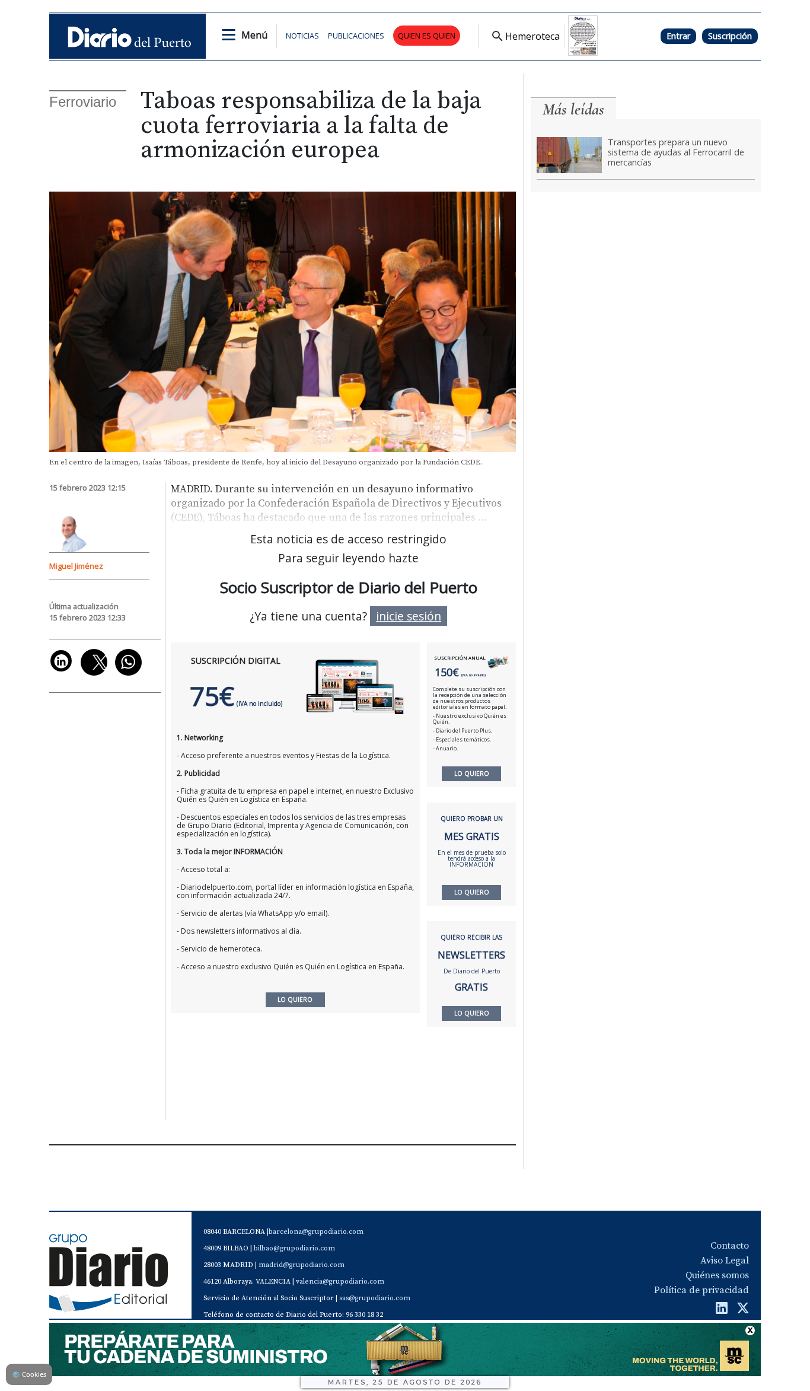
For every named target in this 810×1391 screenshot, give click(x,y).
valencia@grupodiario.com (340, 1281)
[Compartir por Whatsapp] (128, 662)
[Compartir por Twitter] (94, 662)
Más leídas (573, 109)
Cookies (29, 1374)
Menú (254, 35)
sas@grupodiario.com (374, 1298)
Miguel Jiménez (76, 566)
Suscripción (730, 36)
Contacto (729, 1246)
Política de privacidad (701, 1290)
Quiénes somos (717, 1275)
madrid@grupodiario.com (302, 1265)
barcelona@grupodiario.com (316, 1231)
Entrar (678, 36)
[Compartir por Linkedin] (61, 661)
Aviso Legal (724, 1260)
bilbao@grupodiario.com (294, 1248)
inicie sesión (408, 616)
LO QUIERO (471, 773)
